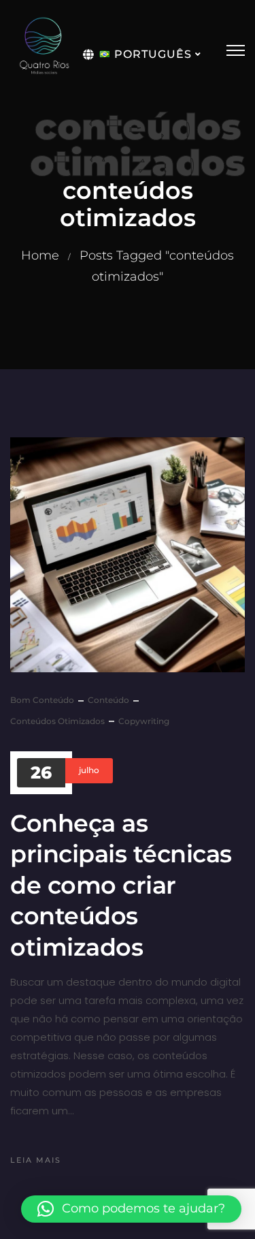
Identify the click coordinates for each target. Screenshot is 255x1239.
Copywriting (143, 721)
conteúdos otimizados (57, 721)
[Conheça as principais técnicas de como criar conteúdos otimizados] (127, 554)
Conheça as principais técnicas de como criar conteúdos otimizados (121, 885)
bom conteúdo (42, 700)
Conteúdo (108, 700)
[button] (131, 1209)
